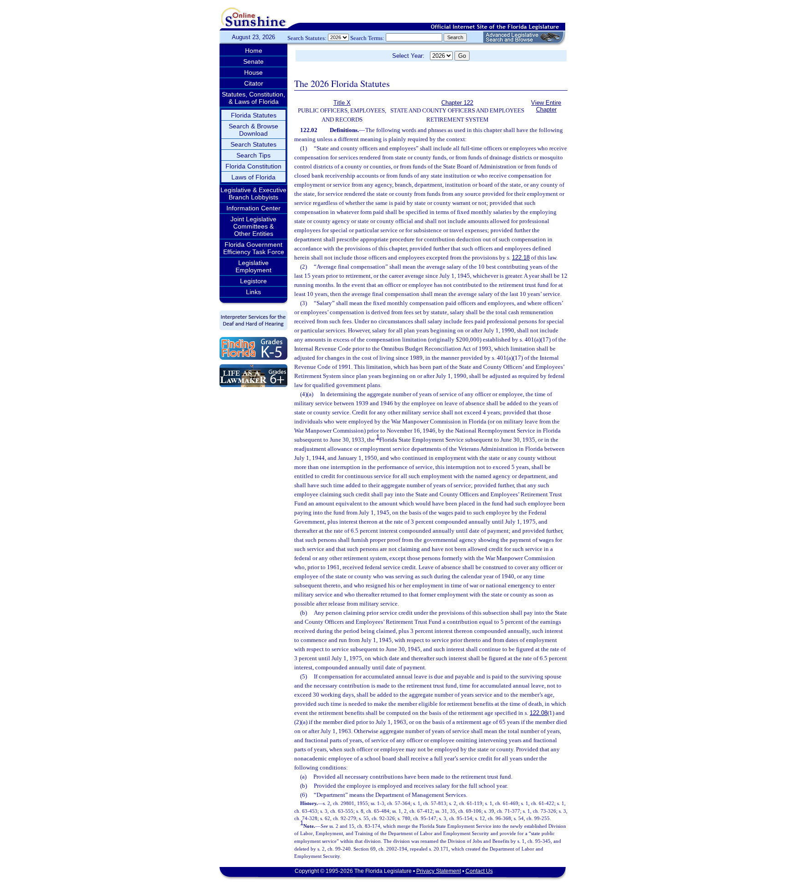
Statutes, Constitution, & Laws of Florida (253, 98)
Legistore (253, 281)
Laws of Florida (253, 177)
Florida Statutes (253, 115)
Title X (342, 102)
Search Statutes (253, 144)
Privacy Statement (438, 871)
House (253, 72)
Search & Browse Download (253, 129)
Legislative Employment (253, 266)
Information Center (253, 208)
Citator (253, 83)
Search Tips (253, 155)
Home (253, 50)
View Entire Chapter (546, 106)
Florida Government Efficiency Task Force (253, 248)
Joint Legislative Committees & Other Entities (253, 226)
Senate (253, 61)
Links (253, 292)
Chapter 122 (457, 102)
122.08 (538, 712)
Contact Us (479, 871)
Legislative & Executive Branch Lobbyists (253, 193)
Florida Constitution (253, 166)
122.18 (521, 257)
